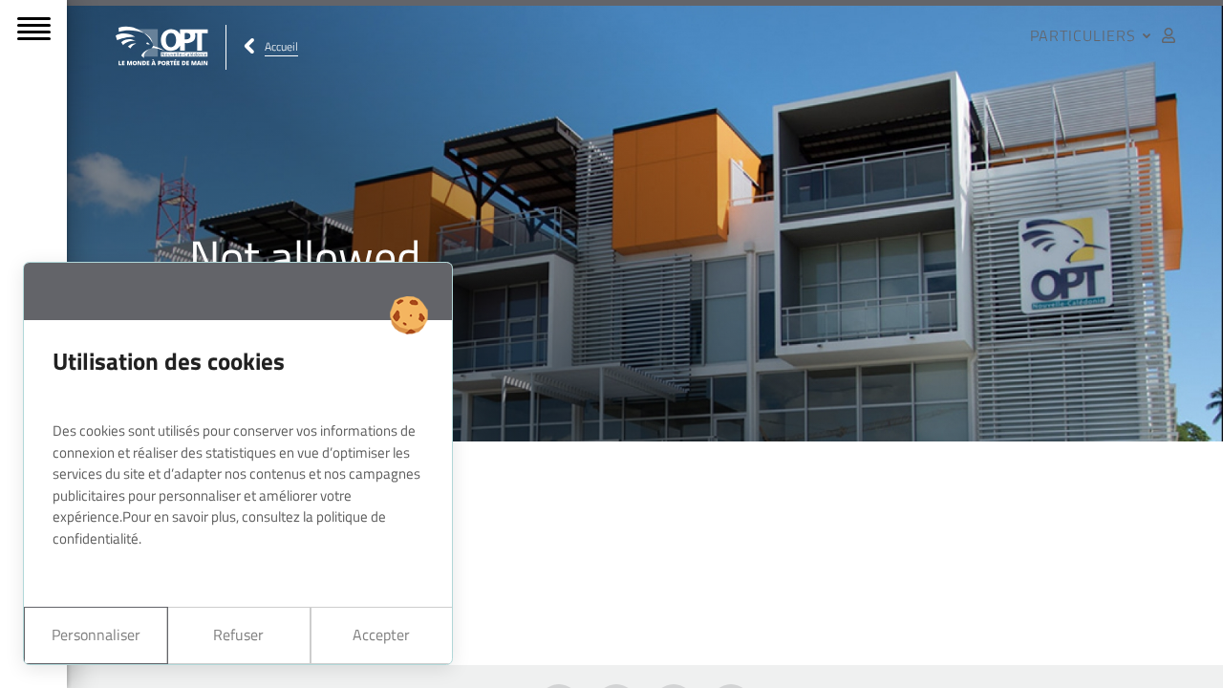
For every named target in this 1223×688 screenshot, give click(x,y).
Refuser (238, 634)
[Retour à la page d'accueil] (162, 47)
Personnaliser (96, 634)
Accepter (381, 634)
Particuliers (1085, 35)
